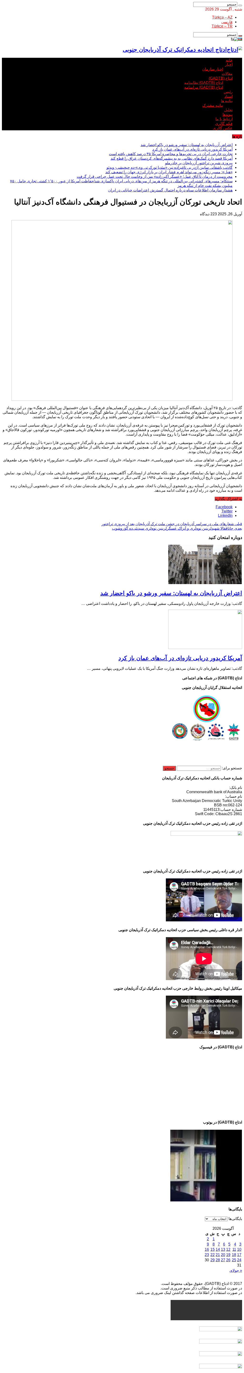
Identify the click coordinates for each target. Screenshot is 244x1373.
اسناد (228, 96)
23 (207, 1255)
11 (234, 1249)
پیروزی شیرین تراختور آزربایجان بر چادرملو (199, 163)
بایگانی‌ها (235, 1219)
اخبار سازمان (212, 69)
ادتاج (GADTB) (221, 78)
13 (223, 1249)
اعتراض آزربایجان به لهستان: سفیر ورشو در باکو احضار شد (187, 145)
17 (239, 1255)
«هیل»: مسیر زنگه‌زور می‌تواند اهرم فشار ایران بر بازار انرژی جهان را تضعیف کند (169, 172)
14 (218, 1249)
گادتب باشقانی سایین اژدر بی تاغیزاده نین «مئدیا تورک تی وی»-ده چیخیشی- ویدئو (170, 167)
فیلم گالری (224, 123)
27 (223, 1260)
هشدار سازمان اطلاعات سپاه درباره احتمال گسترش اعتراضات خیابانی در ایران (170, 190)
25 (234, 1260)
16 (207, 1249)
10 (239, 1249)
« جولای (235, 1270)
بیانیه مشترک (212, 105)
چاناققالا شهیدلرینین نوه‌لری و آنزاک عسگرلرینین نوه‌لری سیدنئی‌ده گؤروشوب (177, 528)
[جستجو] (240, 5)
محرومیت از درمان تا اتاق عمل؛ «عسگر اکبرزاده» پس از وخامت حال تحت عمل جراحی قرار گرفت (155, 176)
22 (212, 1255)
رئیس (228, 92)
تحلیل (228, 110)
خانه (229, 60)
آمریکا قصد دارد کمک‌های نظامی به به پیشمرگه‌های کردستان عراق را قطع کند (172, 158)
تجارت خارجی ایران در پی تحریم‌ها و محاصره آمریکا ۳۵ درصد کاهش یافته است (171, 154)
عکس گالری (223, 128)
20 (223, 1255)
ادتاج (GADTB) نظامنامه (203, 83)
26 (228, 1260)
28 (218, 1260)
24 (239, 1260)
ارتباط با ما (224, 119)
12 (228, 1249)
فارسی (227, 22)
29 (212, 1260)
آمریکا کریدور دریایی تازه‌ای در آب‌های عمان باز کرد (192, 149)
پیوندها (228, 114)
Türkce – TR (222, 26)
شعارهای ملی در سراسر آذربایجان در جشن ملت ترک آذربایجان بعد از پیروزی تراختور (172, 524)
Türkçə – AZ (222, 17)
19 (228, 1255)
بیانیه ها (227, 101)
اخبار (229, 65)
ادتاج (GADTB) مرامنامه (203, 87)
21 (218, 1255)
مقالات (227, 74)
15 (212, 1249)
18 (234, 1255)
